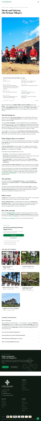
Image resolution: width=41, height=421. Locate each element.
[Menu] (38, 2)
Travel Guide (4, 402)
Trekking (23, 385)
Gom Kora (16, 215)
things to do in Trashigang (9, 218)
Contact (23, 404)
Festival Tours (24, 384)
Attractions (6, 7)
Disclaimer (23, 410)
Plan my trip (13, 235)
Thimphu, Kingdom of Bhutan (8, 395)
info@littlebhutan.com (7, 393)
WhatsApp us (14, 238)
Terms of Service (25, 408)
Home (3, 7)
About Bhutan (4, 404)
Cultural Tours (24, 382)
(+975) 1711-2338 (6, 390)
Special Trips (24, 387)
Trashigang (11, 7)
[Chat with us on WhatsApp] (38, 418)
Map (37, 100)
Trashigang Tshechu (10, 212)
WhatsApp (5, 391)
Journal (3, 406)
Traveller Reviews (25, 402)
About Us (23, 401)
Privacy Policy (24, 406)
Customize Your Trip (25, 389)
